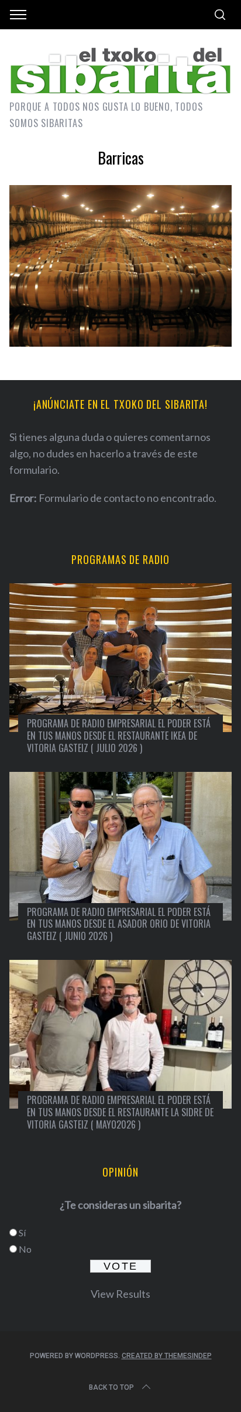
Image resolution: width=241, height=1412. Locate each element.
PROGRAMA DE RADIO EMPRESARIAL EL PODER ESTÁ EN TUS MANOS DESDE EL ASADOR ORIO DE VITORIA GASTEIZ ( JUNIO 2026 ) (119, 924)
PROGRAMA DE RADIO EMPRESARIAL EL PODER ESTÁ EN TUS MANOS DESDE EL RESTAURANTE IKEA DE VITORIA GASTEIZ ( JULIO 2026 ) (119, 735)
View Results (120, 1293)
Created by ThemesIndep (167, 1356)
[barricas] (120, 342)
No (25, 1248)
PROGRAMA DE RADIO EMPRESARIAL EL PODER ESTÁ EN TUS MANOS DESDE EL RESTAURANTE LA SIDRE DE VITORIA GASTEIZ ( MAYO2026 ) (120, 1112)
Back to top (111, 1387)
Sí (22, 1232)
